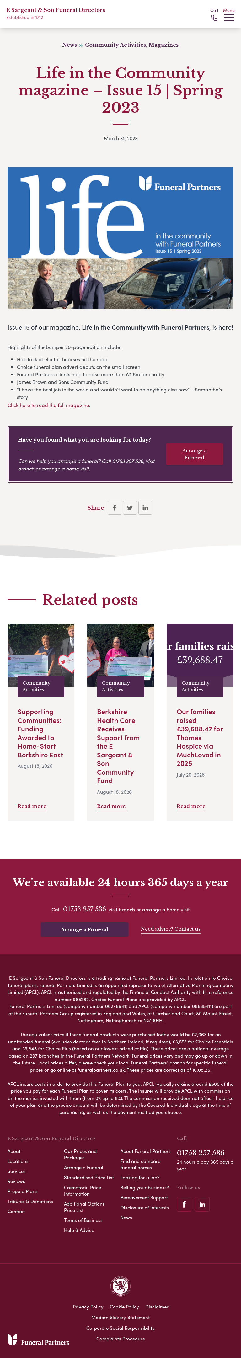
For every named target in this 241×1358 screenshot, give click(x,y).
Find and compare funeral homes (140, 1164)
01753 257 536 (127, 460)
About (14, 1151)
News (126, 1217)
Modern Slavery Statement (120, 1317)
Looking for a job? (139, 1177)
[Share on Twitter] (130, 508)
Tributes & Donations (30, 1201)
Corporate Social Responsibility (120, 1327)
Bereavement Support (144, 1197)
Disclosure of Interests (144, 1207)
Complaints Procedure (120, 1338)
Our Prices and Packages (80, 1154)
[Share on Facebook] (114, 508)
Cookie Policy (124, 1306)
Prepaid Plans (23, 1191)
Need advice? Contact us (171, 929)
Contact (16, 1211)
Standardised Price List (89, 1177)
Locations (18, 1161)
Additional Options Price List (84, 1206)
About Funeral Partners (145, 1151)
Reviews (16, 1181)
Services (17, 1171)
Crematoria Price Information (82, 1190)
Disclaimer (157, 1306)
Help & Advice (79, 1230)
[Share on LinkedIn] (145, 508)
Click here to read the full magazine (48, 405)
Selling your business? (144, 1187)
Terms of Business (83, 1220)
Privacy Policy (88, 1306)
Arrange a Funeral (194, 454)
